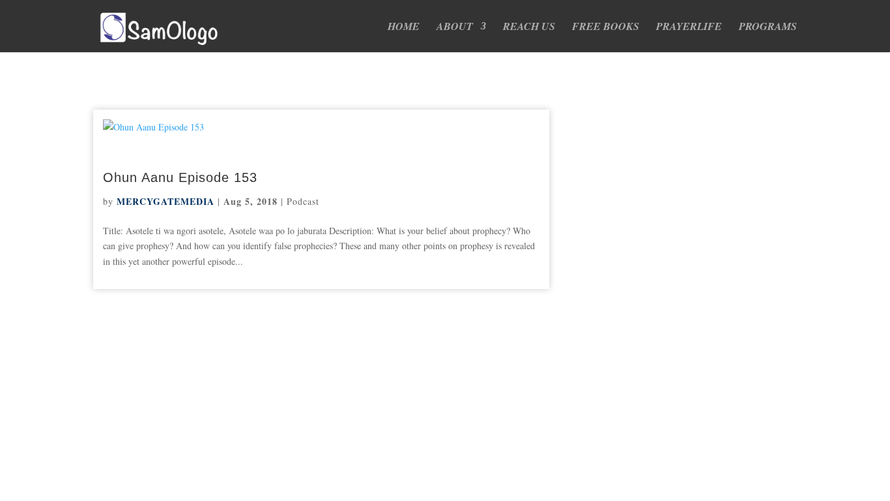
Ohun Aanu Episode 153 (180, 177)
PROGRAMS (768, 27)
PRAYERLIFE (689, 27)
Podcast (303, 201)
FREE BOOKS (605, 27)
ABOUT (455, 27)
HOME (404, 27)
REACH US (529, 27)
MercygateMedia (165, 201)
